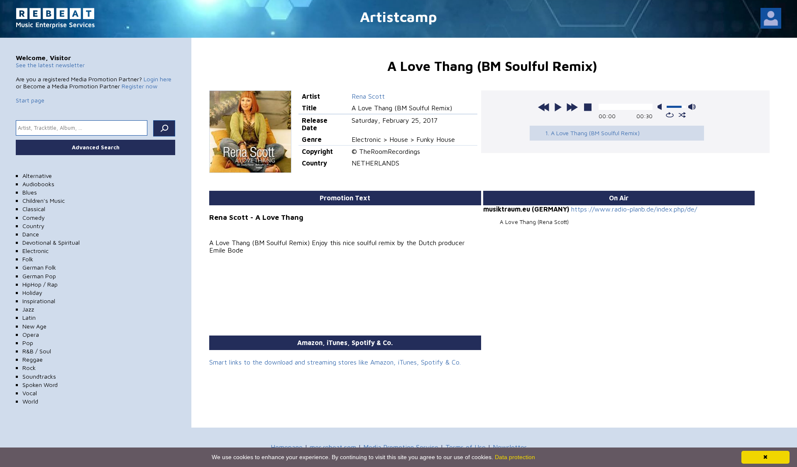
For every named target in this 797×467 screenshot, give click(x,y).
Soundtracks (39, 376)
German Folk (39, 267)
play (558, 107)
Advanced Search (96, 147)
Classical (33, 208)
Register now (139, 86)
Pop (27, 342)
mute (661, 107)
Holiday (32, 292)
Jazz (28, 309)
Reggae (32, 359)
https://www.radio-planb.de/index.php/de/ (634, 209)
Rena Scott (368, 96)
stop (588, 107)
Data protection (515, 457)
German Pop (39, 276)
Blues (29, 192)
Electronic (35, 250)
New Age (34, 326)
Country (33, 225)
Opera (30, 334)
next (572, 107)
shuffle (682, 115)
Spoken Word (40, 384)
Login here (157, 79)
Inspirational (38, 300)
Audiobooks (38, 183)
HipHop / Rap (40, 284)
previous (544, 107)
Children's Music (43, 200)
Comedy (33, 217)
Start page (30, 100)
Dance (30, 234)
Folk (27, 259)
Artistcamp (398, 16)
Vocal (29, 392)
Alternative (37, 175)
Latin (29, 317)
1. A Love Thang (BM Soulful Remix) (592, 132)
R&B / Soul (36, 351)
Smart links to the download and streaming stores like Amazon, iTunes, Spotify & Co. (335, 362)
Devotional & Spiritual (51, 242)
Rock (29, 367)
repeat (670, 115)
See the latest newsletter (50, 64)
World (30, 401)
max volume (692, 107)
